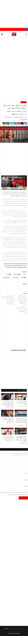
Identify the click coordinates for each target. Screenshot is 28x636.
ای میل (26, 479)
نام (26, 473)
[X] (21, 123)
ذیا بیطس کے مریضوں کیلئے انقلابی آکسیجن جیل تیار (21, 308)
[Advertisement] (14, 14)
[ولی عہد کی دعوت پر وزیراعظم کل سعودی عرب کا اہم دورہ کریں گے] (7, 431)
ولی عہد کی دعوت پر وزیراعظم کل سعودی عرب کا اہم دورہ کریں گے (7, 437)
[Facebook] (25, 123)
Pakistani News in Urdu (18, 350)
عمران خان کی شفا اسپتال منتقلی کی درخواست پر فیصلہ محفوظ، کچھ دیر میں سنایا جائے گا (22, 298)
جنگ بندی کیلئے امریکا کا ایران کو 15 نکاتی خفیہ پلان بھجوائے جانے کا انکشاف (8, 298)
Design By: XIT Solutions (14, 633)
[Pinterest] (18, 123)
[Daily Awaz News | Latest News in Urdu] (14, 34)
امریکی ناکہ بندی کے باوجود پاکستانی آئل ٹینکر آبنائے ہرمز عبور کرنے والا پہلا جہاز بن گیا (21, 420)
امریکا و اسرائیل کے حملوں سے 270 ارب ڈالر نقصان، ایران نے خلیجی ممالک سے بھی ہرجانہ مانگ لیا (21, 438)
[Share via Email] (7, 123)
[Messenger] (14, 123)
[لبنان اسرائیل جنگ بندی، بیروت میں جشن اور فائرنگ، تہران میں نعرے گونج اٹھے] (7, 396)
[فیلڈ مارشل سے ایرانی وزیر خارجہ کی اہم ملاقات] (21, 396)
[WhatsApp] (10, 123)
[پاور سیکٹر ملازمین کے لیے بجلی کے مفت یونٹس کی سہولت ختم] (7, 413)
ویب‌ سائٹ (26, 486)
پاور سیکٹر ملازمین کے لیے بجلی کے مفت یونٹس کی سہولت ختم (7, 419)
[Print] (3, 123)
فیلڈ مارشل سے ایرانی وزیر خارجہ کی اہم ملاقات (21, 403)
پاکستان (23, 102)
